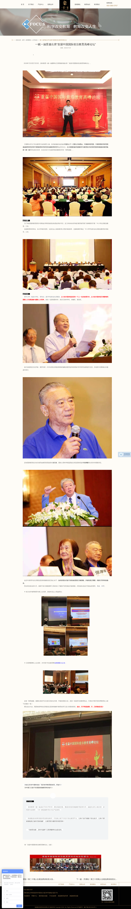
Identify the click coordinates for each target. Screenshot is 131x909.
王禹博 (28, 663)
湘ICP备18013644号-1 (90, 907)
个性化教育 (52, 896)
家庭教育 (27, 896)
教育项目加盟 (43, 896)
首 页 (22, 4)
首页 (23, 40)
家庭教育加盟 (74, 896)
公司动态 (34, 40)
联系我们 (97, 4)
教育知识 (87, 4)
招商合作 (50, 4)
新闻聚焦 (77, 4)
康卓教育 (43, 63)
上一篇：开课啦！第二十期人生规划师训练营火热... (34, 879)
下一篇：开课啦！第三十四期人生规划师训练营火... (96, 879)
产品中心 (41, 4)
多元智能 (45, 586)
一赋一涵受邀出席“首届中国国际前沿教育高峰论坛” (53, 40)
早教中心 (34, 896)
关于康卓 (61, 884)
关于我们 (31, 4)
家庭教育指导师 (63, 896)
